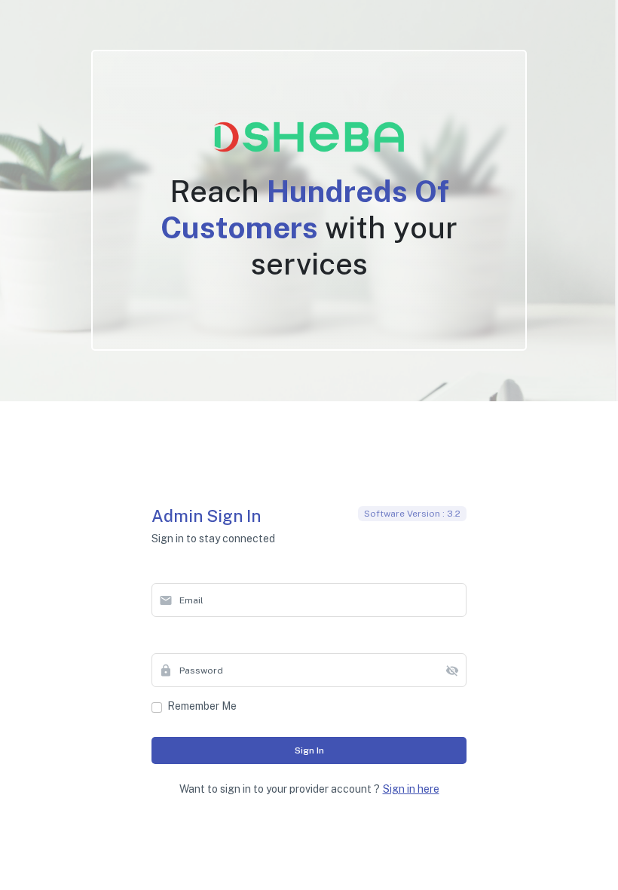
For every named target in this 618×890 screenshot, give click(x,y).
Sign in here (411, 789)
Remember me (202, 706)
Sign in (309, 750)
